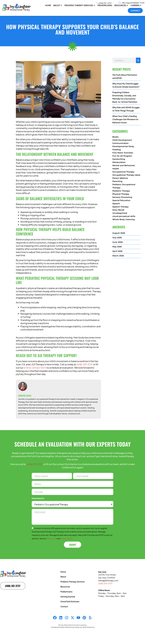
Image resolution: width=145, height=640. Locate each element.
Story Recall (118, 210)
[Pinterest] (84, 617)
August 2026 (118, 233)
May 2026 (117, 246)
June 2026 (117, 242)
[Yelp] (90, 617)
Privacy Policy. (66, 538)
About (56, 5)
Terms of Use (74, 625)
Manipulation (119, 162)
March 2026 (118, 256)
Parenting (117, 181)
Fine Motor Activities (122, 153)
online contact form (35, 367)
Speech (116, 203)
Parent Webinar (120, 178)
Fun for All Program (122, 156)
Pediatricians (66, 591)
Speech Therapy (120, 207)
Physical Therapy (120, 194)
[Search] (138, 60)
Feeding (116, 149)
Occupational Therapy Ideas (126, 175)
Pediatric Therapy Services (78, 5)
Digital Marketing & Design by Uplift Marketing (77, 627)
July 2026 (117, 237)
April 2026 (117, 251)
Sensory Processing (122, 197)
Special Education (121, 200)
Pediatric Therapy (121, 191)
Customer (83, 625)
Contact (135, 10)
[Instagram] (66, 617)
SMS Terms (51, 538)
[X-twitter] (72, 617)
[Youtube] (78, 617)
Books (115, 137)
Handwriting (118, 159)
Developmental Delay (123, 146)
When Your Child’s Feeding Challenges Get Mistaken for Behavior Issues (125, 119)
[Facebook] (55, 617)
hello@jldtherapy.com (133, 3)
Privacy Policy (63, 625)
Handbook (55, 627)
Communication (120, 143)
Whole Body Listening (123, 219)
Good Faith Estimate (69, 601)
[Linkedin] (61, 617)
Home (48, 5)
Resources (120, 5)
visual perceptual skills (123, 216)
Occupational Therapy (123, 172)
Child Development (122, 140)
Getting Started (67, 596)
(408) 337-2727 (105, 3)
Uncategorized (119, 213)
